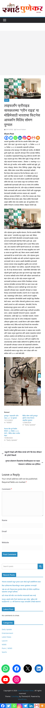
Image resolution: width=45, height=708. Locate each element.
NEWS (6, 100)
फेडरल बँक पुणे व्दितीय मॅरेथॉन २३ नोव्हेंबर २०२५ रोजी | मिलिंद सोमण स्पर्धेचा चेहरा (12, 432)
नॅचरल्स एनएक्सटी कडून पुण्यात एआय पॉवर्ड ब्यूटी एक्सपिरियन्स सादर (21, 582)
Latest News (6, 637)
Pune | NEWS (7, 648)
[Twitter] (11, 138)
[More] (38, 138)
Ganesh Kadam (21, 129)
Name (4, 520)
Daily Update (7, 629)
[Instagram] (24, 138)
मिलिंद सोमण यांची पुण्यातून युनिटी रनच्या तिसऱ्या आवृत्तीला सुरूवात (30, 418)
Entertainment (7, 633)
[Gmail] (33, 138)
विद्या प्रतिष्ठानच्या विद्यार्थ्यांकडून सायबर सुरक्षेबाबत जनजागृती (19, 585)
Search (40, 566)
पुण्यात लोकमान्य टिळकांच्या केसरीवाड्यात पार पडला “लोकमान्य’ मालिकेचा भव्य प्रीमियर (23, 462)
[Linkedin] (20, 138)
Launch (5, 641)
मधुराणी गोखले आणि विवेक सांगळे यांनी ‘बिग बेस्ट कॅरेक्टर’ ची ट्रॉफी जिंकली (23, 454)
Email (4, 531)
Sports (4, 652)
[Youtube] (29, 138)
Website (5, 542)
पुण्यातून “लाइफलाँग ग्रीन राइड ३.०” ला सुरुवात (11, 417)
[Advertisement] (22, 53)
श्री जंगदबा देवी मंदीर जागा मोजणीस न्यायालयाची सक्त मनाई (19, 595)
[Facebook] (6, 138)
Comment (7, 489)
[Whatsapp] (15, 138)
